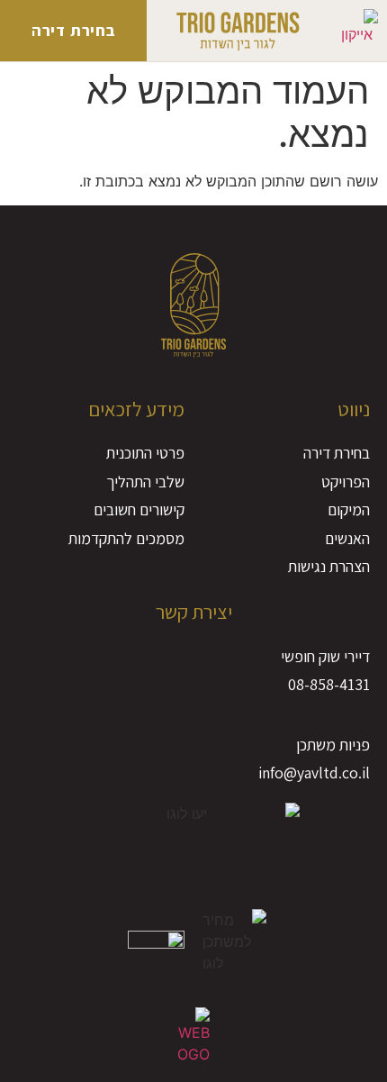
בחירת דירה (74, 30)
